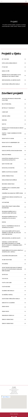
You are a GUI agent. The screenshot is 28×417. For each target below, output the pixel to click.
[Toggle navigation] (26, 1)
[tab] (14, 59)
